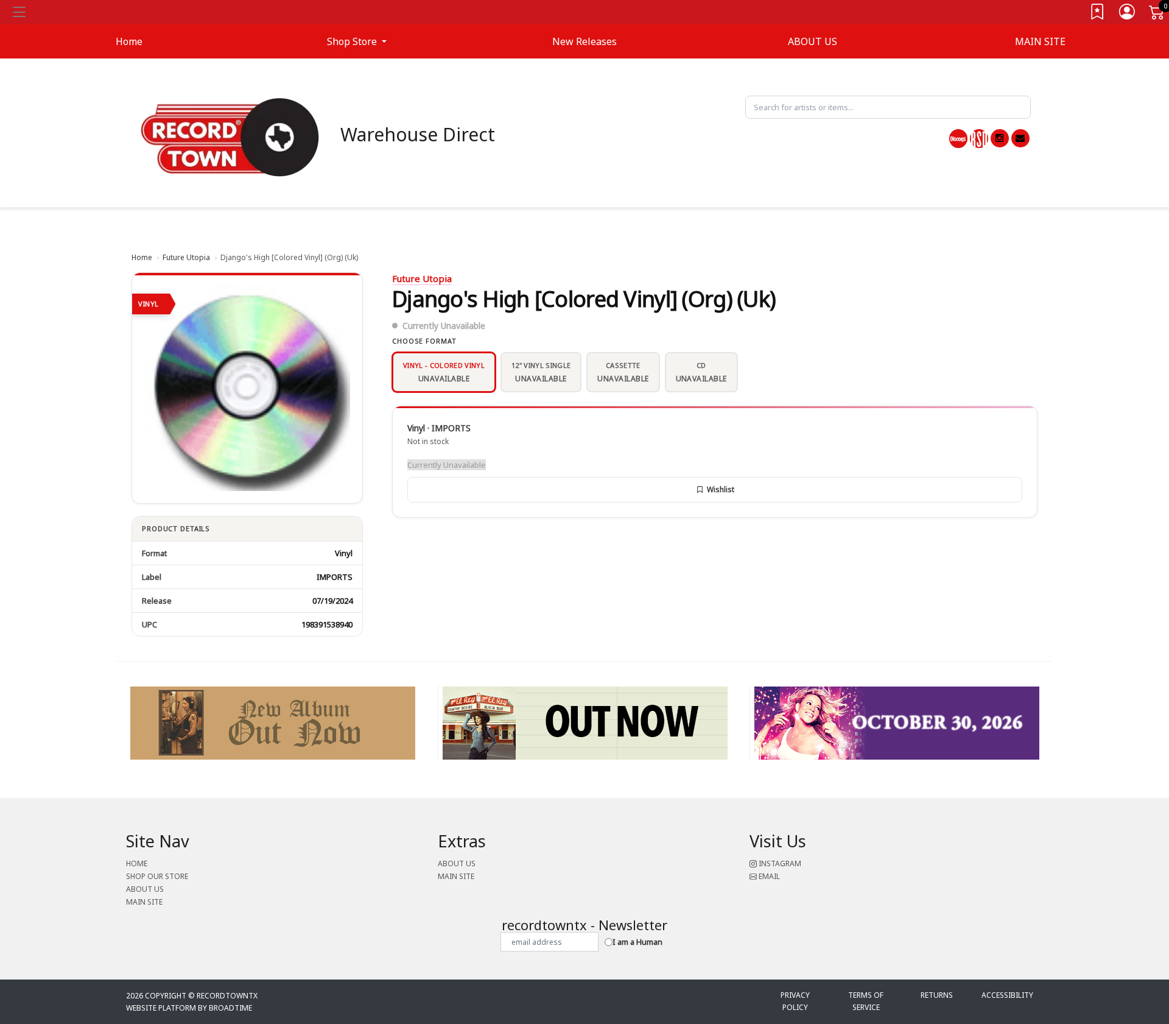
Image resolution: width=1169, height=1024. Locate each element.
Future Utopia (186, 257)
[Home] (230, 136)
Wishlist (720, 489)
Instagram (779, 863)
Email (768, 876)
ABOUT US (812, 41)
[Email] (1020, 138)
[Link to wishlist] (1097, 14)
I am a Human (637, 941)
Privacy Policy (795, 1001)
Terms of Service (865, 1001)
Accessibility (1007, 995)
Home (142, 257)
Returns (937, 995)
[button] (356, 41)
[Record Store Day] (979, 138)
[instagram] (999, 138)
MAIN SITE (1040, 41)
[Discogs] (958, 138)
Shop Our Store (157, 876)
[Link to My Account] (1127, 14)
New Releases (584, 41)
